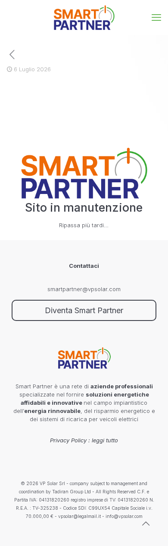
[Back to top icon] (150, 528)
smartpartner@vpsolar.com (84, 289)
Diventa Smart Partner (84, 310)
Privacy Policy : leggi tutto (84, 440)
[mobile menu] (156, 17)
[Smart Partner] (84, 17)
